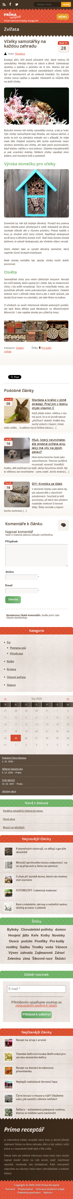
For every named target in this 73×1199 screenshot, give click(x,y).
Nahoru (48, 1192)
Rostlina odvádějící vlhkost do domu (23, 810)
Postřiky (41, 941)
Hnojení (14, 935)
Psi (9, 642)
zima (26, 958)
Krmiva (11, 669)
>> (68, 698)
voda (49, 947)
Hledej (66, 4)
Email (9, 585)
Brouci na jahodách (14, 827)
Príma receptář (12, 15)
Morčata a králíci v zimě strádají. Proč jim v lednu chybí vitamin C (50, 404)
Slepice (11, 685)
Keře (35, 935)
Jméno (9, 571)
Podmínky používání (29, 1192)
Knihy (45, 935)
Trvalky (37, 947)
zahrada (26, 952)
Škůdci (60, 958)
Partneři (10, 1189)
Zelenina (14, 958)
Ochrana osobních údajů (50, 1189)
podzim (26, 941)
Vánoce (61, 947)
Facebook (11, 4)
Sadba (25, 947)
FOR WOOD (8, 780)
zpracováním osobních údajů (36, 1005)
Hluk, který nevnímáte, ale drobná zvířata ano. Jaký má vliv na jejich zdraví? (49, 446)
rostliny (12, 947)
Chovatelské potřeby (37, 929)
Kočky (10, 661)
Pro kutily (46, 348)
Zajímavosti (44, 952)
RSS (4, 4)
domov (60, 929)
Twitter (17, 4)
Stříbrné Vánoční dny (12, 769)
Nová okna (9, 819)
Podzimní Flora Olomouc (14, 758)
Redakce (20, 53)
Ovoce (14, 941)
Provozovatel (25, 1189)
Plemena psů (18, 648)
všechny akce (9, 791)
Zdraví (59, 952)
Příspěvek (11, 541)
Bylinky (13, 929)
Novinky (58, 935)
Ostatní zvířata (16, 677)
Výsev (13, 952)
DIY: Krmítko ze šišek (47, 484)
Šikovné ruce (42, 958)
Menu (63, 16)
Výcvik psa (16, 653)
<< (5, 698)
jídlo (26, 935)
